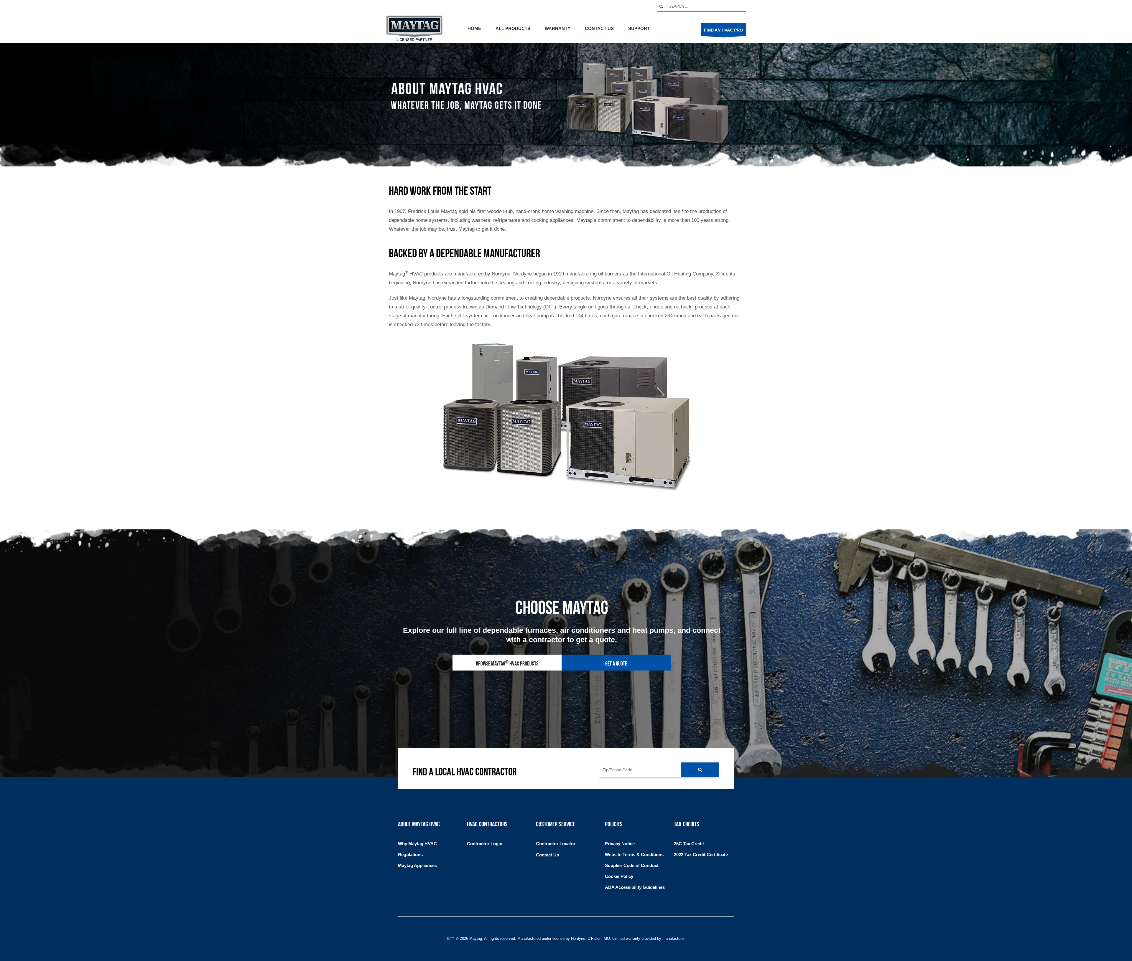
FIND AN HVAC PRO (723, 30)
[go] (661, 6)
